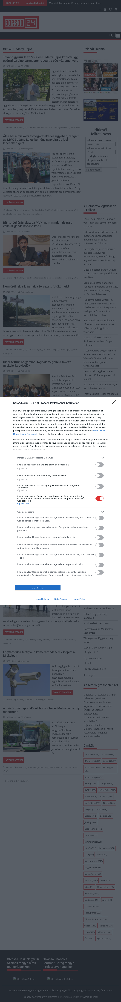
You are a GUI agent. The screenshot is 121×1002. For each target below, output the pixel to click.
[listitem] (60, 457)
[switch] (99, 464)
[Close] (115, 403)
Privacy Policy (78, 599)
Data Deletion (42, 599)
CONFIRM (38, 588)
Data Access (60, 599)
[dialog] (60, 501)
